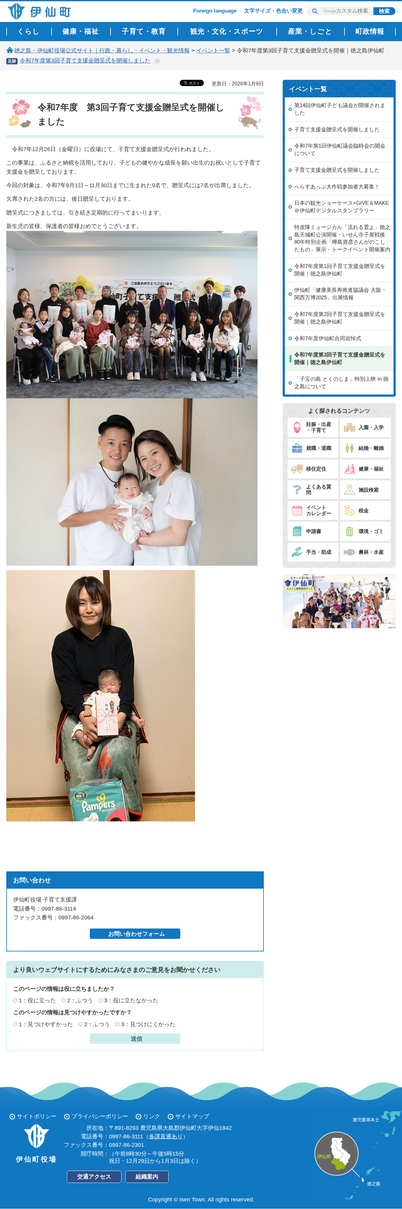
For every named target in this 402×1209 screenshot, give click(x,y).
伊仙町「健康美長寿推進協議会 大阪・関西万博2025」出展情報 (340, 294)
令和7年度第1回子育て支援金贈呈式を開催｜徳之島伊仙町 (339, 270)
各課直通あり (166, 1136)
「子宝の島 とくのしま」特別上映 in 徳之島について (341, 382)
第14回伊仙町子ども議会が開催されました (339, 109)
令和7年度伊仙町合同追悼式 (327, 338)
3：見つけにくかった (148, 1024)
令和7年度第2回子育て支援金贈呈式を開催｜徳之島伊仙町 (339, 318)
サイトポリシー (37, 1116)
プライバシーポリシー (100, 1116)
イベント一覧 (213, 50)
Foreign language (214, 11)
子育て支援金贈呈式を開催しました (337, 130)
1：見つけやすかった (46, 1024)
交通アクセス (94, 1177)
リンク (151, 1116)
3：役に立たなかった (131, 1000)
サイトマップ (192, 1116)
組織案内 (147, 1177)
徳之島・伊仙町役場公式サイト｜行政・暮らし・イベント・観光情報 (102, 50)
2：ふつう (80, 1000)
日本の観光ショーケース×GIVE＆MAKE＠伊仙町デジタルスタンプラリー (341, 207)
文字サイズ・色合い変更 (273, 11)
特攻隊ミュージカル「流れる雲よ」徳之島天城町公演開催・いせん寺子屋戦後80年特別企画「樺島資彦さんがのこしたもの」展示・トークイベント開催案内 (342, 238)
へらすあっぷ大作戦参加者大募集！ (337, 187)
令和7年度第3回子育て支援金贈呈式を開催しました (85, 60)
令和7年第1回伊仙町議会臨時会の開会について (339, 149)
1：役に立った (37, 1000)
